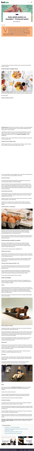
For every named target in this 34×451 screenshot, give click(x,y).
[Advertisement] (17, 51)
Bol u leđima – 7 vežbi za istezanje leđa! (12, 427)
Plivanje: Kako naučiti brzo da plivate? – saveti (13, 431)
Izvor (2, 382)
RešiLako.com (18, 21)
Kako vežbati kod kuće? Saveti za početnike (29, 441)
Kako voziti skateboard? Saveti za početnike (13, 433)
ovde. (21, 248)
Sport (17, 14)
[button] (28, 2)
